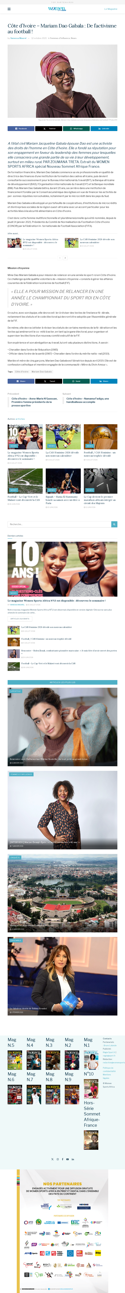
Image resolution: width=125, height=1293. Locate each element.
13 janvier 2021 (17, 929)
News (74, 38)
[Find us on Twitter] (52, 1159)
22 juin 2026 (52, 507)
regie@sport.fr (109, 1056)
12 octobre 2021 (39, 38)
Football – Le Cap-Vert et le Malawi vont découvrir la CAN (48, 663)
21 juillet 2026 (30, 249)
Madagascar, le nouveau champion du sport (32, 925)
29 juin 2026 (28, 657)
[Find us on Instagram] (58, 1159)
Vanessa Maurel (18, 38)
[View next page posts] (65, 258)
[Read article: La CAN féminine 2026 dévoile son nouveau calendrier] (72, 243)
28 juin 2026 (14, 504)
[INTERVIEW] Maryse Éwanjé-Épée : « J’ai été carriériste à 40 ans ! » (45, 842)
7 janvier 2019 (17, 846)
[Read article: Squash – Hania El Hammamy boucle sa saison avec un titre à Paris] (63, 480)
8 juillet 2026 (87, 246)
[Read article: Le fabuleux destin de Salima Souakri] (62, 976)
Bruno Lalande (110, 1045)
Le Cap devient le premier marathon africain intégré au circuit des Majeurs (100, 500)
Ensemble (16, 940)
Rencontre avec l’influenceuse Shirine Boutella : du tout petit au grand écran (48, 759)
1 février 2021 (17, 1012)
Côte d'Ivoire (21, 372)
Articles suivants (21, 619)
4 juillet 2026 (91, 460)
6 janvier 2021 (17, 763)
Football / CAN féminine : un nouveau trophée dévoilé (46, 639)
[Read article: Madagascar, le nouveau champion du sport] (62, 893)
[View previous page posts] (60, 258)
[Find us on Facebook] (62, 1159)
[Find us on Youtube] (67, 1159)
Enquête (15, 857)
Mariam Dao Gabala (42, 372)
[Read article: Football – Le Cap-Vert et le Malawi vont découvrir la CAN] (25, 480)
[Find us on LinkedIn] (73, 1159)
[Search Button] (114, 524)
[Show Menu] (9, 9)
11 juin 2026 (90, 507)
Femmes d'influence (60, 38)
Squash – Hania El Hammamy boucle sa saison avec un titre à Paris (63, 500)
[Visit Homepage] (57, 9)
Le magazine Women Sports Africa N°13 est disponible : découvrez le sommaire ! (40, 242)
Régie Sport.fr (109, 1052)
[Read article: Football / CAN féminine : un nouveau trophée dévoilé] (101, 436)
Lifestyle (16, 691)
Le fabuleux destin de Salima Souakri (28, 1008)
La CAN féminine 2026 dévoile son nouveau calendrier (97, 241)
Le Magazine (110, 9)
